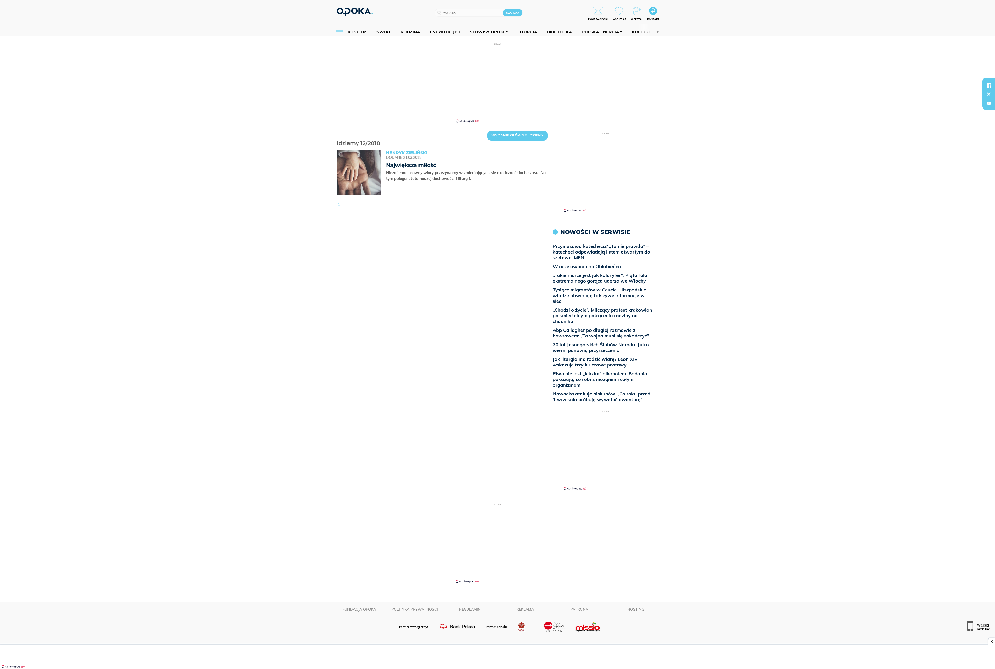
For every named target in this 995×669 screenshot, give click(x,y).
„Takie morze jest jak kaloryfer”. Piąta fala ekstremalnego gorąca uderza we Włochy (600, 278)
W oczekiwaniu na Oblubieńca (587, 266)
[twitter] (989, 94)
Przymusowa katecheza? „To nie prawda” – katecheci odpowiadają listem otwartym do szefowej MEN (601, 252)
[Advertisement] (497, 82)
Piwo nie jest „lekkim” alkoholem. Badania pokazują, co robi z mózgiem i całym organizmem (600, 379)
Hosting (635, 609)
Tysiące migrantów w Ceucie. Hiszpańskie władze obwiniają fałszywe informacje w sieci (599, 295)
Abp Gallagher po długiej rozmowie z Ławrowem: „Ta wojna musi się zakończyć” (601, 333)
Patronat (580, 609)
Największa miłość (411, 165)
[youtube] (989, 103)
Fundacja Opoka (359, 609)
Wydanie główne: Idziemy (517, 135)
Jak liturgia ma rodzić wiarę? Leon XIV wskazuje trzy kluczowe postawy (595, 362)
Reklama (525, 609)
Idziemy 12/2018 (337, 136)
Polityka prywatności (415, 609)
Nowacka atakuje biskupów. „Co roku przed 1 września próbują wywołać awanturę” (601, 396)
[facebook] (989, 85)
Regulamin (470, 609)
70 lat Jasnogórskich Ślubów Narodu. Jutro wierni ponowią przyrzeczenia (601, 347)
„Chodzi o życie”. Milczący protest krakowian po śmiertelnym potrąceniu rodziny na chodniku (602, 315)
